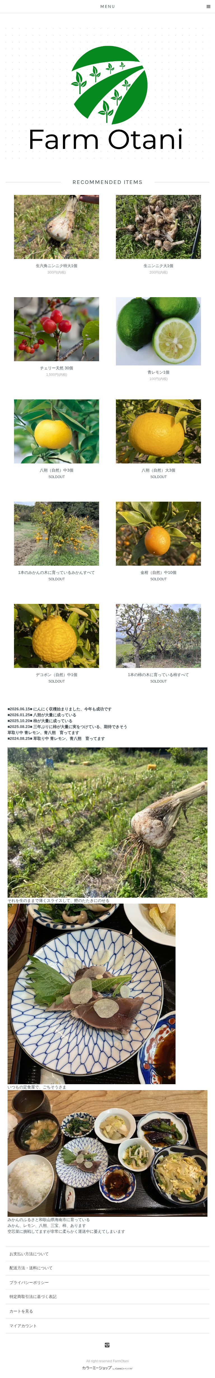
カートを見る (21, 1311)
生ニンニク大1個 (158, 265)
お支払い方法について (29, 1254)
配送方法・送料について (31, 1268)
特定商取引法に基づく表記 (33, 1296)
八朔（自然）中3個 (56, 470)
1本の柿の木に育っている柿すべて (158, 674)
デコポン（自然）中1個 (56, 674)
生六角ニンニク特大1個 (56, 265)
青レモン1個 (158, 372)
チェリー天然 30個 (56, 368)
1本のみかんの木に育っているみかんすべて (56, 572)
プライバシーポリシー (29, 1282)
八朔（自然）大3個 (158, 470)
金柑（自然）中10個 (158, 572)
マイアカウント (23, 1326)
